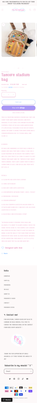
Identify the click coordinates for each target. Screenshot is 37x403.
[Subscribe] (31, 371)
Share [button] (6, 253)
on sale (6, 289)
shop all (7, 280)
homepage (7, 276)
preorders (7, 285)
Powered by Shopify (23, 398)
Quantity (4, 90)
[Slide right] (23, 68)
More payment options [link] (19, 112)
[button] (2, 10)
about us (7, 294)
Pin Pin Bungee (16, 398)
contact (6, 303)
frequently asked (9, 298)
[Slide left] (14, 68)
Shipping (10, 87)
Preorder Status (9, 307)
